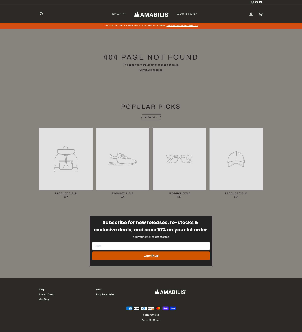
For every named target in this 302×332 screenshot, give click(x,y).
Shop (117, 13)
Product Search (47, 294)
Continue (151, 256)
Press (99, 289)
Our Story (187, 13)
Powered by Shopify (151, 320)
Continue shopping (151, 69)
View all (151, 117)
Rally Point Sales (105, 294)
